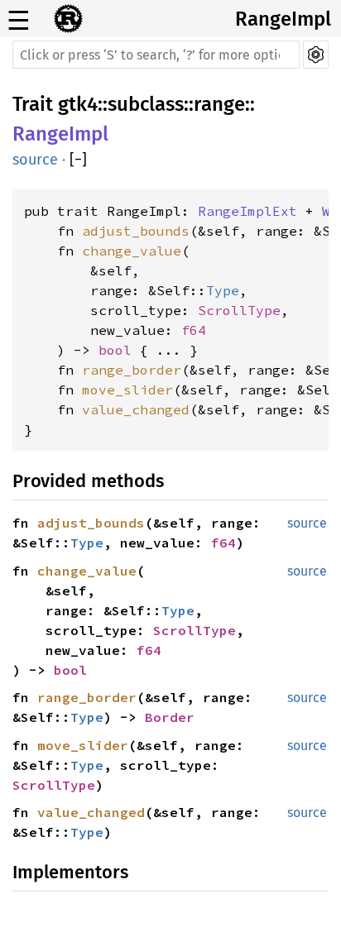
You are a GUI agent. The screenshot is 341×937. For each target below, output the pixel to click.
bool (115, 350)
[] (78, 160)
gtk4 (78, 104)
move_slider (127, 389)
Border (170, 717)
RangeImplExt (247, 211)
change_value (131, 250)
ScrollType (239, 310)
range (219, 104)
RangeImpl (283, 19)
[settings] (316, 55)
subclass (146, 104)
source (35, 160)
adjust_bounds (136, 230)
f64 (193, 330)
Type (222, 290)
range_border (131, 369)
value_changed (136, 409)
